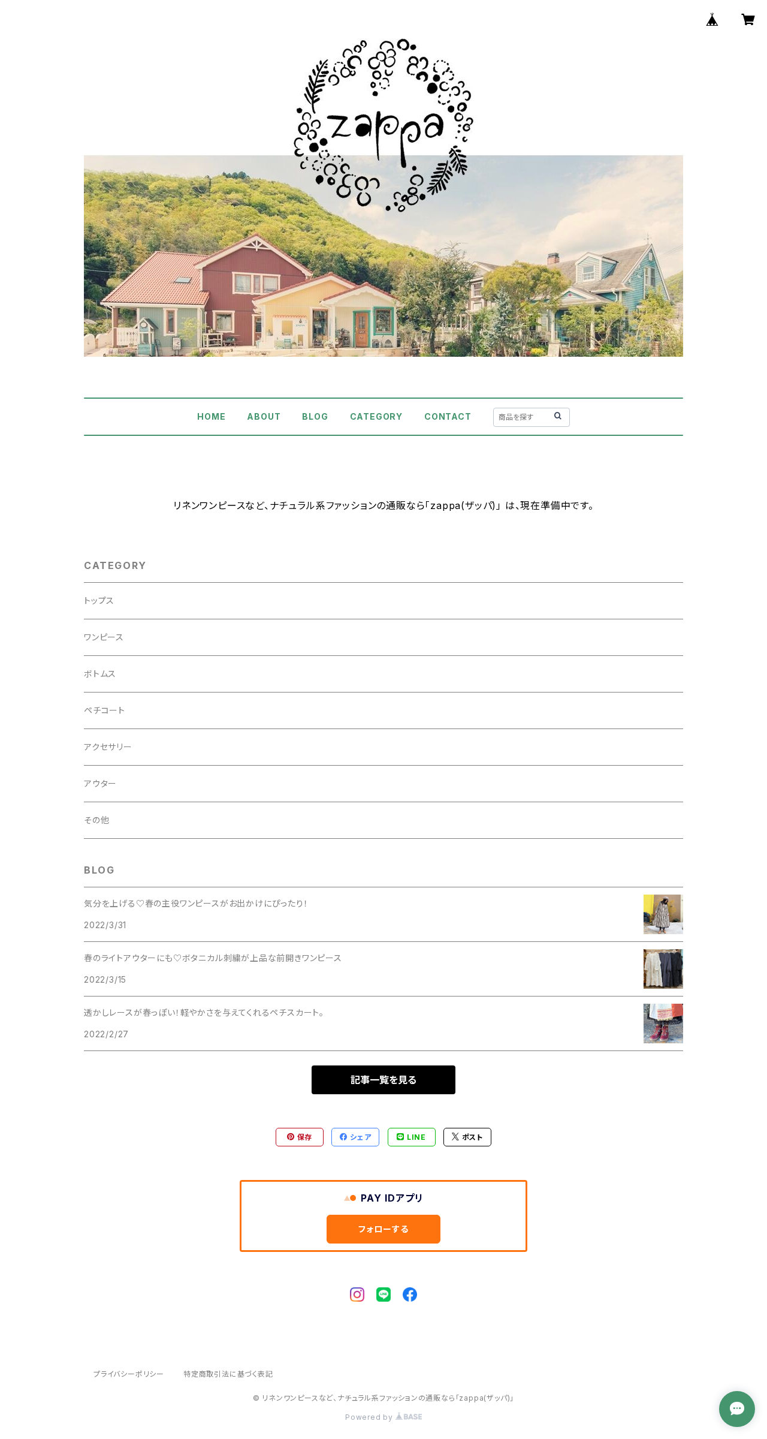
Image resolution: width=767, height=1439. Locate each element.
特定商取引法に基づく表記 (228, 1373)
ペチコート (104, 710)
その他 (96, 820)
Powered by (370, 1417)
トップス (99, 600)
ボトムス (100, 674)
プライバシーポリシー (128, 1373)
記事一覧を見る (383, 1080)
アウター (100, 783)
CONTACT (448, 416)
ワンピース (104, 637)
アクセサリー (108, 747)
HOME (211, 416)
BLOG (315, 416)
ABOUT (263, 416)
